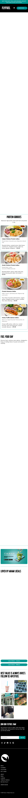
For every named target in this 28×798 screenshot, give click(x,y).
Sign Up (22, 737)
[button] (14, 8)
